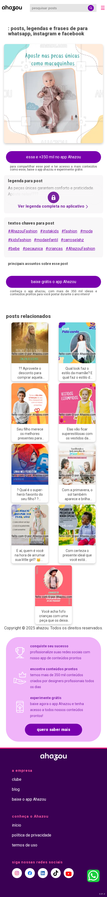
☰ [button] (103, 8)
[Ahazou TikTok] (56, 873)
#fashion (69, 231)
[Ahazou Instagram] (17, 873)
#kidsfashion (19, 240)
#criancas (54, 248)
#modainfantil (46, 240)
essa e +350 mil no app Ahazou (53, 157)
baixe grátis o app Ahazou (53, 281)
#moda (86, 231)
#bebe (14, 248)
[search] (91, 8)
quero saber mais (53, 729)
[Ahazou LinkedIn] (43, 873)
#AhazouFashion (22, 231)
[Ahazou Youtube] (69, 873)
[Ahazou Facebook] (30, 873)
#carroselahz (72, 240)
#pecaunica (33, 248)
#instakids (49, 231)
